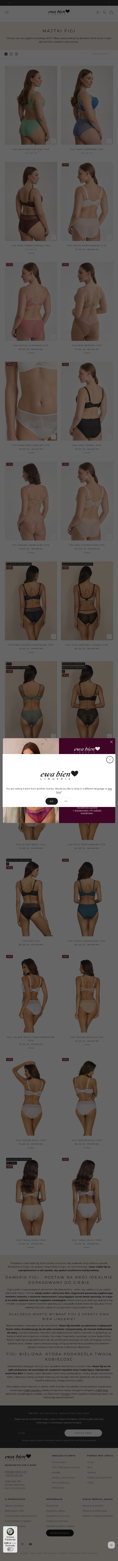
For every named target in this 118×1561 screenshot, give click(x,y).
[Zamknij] (109, 759)
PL (66, 801)
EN (51, 801)
